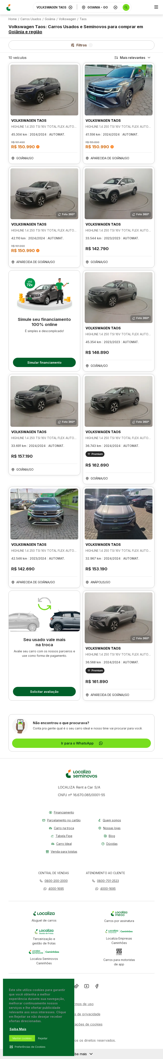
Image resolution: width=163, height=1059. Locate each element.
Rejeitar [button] (42, 1038)
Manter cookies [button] (22, 1038)
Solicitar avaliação (44, 691)
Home (12, 19)
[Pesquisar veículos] (126, 7)
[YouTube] (86, 987)
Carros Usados (30, 19)
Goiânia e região (25, 31)
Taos (83, 19)
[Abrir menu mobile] (156, 7)
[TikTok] (76, 987)
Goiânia (50, 19)
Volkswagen (67, 19)
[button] (53, 888)
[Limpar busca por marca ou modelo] (70, 7)
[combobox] (52, 7)
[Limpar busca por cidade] (115, 7)
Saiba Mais (18, 1029)
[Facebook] (96, 987)
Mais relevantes (132, 57)
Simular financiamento (44, 362)
